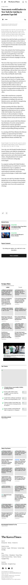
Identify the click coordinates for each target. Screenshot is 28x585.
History (9, 542)
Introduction (4, 542)
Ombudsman (12, 555)
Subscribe (3, 548)
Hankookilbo (4, 564)
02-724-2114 (5, 574)
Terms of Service (17, 556)
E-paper (8, 548)
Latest (7, 287)
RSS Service (14, 548)
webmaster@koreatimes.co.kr (15, 572)
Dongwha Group (11, 564)
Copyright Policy (5, 558)
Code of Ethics (4, 555)
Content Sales (21, 548)
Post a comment (14, 255)
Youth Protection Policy (6, 556)
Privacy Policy (19, 555)
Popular (20, 287)
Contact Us (15, 542)
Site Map (3, 549)
